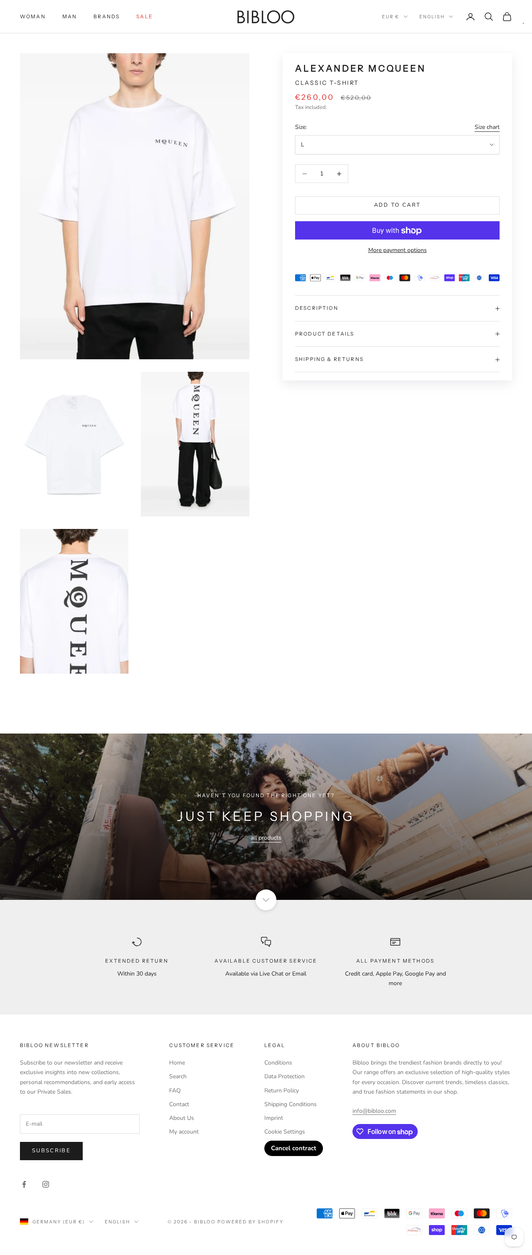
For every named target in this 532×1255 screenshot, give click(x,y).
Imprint (273, 1118)
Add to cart (397, 205)
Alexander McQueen (360, 68)
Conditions (278, 1063)
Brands (107, 16)
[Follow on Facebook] (24, 1184)
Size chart (487, 127)
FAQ (175, 1090)
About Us (181, 1118)
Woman (33, 16)
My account (184, 1132)
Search (178, 1076)
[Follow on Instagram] (46, 1184)
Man (69, 16)
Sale (144, 16)
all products (266, 838)
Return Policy (281, 1090)
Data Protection (284, 1076)
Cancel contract (293, 1148)
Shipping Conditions (290, 1104)
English (432, 17)
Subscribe (51, 1150)
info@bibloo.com (374, 1111)
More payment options (397, 250)
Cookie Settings (284, 1132)
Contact (179, 1104)
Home (177, 1063)
